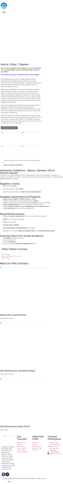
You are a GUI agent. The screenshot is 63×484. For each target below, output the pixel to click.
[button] (4, 12)
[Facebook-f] (3, 474)
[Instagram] (7, 474)
